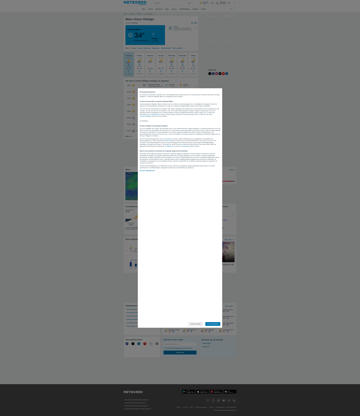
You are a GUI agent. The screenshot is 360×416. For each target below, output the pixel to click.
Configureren (169, 146)
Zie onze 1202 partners (147, 170)
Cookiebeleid (154, 114)
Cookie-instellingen (146, 116)
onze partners (168, 139)
